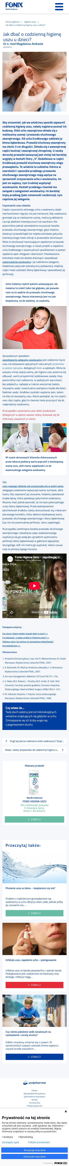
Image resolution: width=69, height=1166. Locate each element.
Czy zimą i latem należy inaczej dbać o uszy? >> (25, 633)
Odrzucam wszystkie (34, 1156)
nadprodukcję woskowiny (16, 262)
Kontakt (35, 1099)
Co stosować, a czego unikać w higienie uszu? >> (25, 637)
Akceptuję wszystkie (34, 1150)
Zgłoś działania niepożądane (34, 1096)
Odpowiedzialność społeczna (34, 1093)
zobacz (36, 913)
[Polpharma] (34, 1082)
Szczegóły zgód (10, 1142)
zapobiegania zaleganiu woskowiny (22, 360)
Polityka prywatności (34, 1106)
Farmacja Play (34, 1102)
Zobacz (36, 819)
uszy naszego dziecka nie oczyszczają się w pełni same (32, 486)
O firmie (34, 1090)
